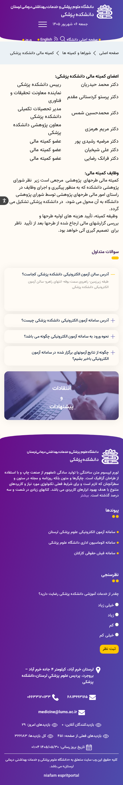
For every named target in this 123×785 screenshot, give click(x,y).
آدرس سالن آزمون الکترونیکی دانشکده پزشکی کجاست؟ (65, 274)
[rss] (56, 40)
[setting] (4, 200)
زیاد (111, 615)
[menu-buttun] (44, 24)
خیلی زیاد (106, 605)
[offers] (61, 395)
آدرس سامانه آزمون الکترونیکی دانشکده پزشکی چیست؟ (65, 320)
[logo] (61, 11)
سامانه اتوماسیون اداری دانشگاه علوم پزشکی (82, 543)
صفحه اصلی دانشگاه (82, 40)
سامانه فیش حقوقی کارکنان (94, 553)
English (46, 40)
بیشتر (84, 495)
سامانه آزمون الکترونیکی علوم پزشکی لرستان (81, 532)
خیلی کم (107, 635)
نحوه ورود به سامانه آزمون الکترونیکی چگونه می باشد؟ (66, 337)
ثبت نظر (109, 649)
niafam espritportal (61, 776)
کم (112, 625)
